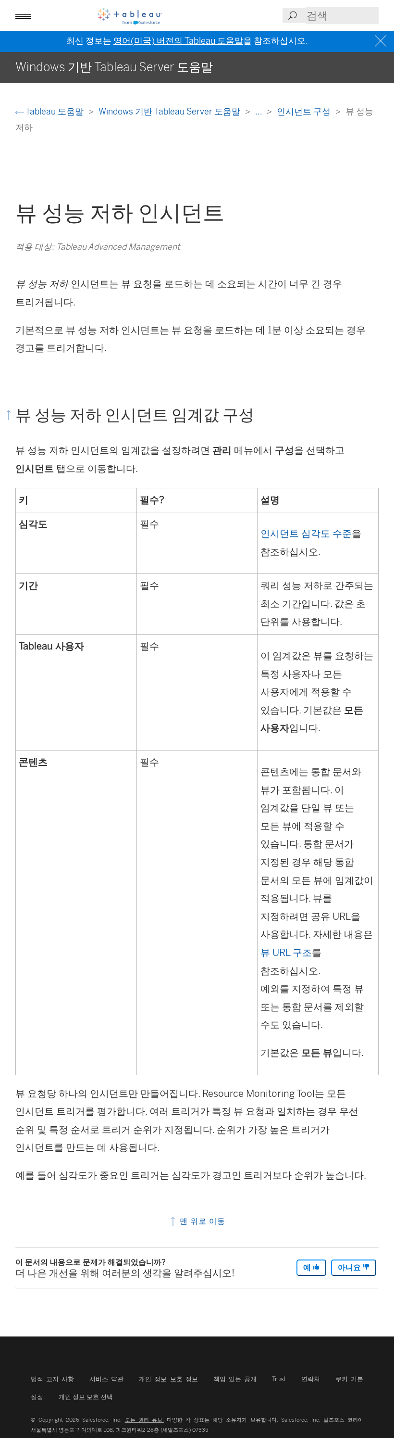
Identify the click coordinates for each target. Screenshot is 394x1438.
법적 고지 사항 (52, 1379)
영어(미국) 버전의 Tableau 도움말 (178, 41)
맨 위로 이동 (201, 1221)
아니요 (350, 1267)
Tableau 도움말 (55, 111)
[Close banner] (382, 41)
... (259, 111)
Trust (279, 1379)
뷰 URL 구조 (286, 952)
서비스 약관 (106, 1379)
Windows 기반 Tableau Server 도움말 (170, 111)
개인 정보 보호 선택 (86, 1396)
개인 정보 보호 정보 (168, 1379)
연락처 (310, 1379)
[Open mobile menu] (23, 15)
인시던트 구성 (304, 111)
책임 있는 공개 (235, 1379)
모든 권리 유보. (144, 1419)
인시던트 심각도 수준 (306, 533)
